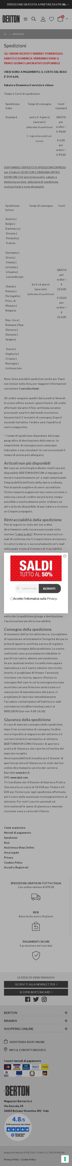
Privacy (52, 598)
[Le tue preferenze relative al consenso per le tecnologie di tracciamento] (65, 1159)
